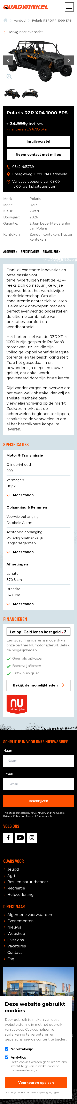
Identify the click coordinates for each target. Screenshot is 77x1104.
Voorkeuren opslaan (36, 1083)
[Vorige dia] (8, 60)
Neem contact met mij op (38, 155)
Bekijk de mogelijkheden (36, 685)
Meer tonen (23, 495)
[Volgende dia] (69, 60)
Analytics (18, 1057)
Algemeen (10, 251)
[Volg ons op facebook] (8, 838)
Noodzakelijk (22, 1049)
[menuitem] (5, 20)
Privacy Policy (12, 816)
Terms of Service (35, 816)
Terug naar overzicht (25, 32)
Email (8, 774)
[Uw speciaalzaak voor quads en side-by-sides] (5, 20)
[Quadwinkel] (25, 7)
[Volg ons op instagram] (32, 838)
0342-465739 (23, 167)
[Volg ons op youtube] (20, 838)
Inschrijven (38, 801)
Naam (8, 751)
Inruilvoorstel (38, 141)
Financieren (52, 251)
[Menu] (69, 7)
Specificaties (30, 251)
